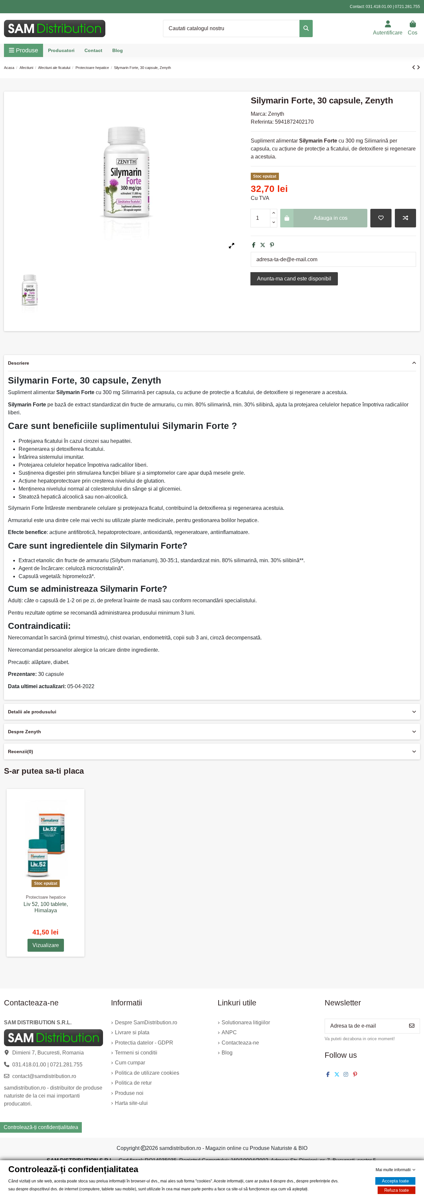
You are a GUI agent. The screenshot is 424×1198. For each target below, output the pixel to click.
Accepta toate (395, 1180)
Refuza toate (396, 1190)
